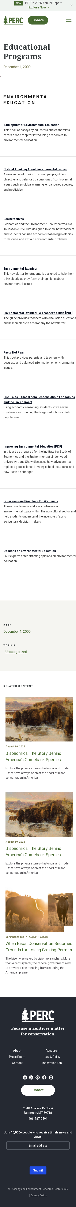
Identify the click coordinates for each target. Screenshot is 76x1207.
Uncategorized (16, 652)
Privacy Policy (39, 1195)
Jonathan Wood (14, 936)
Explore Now (37, 7)
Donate (38, 1090)
